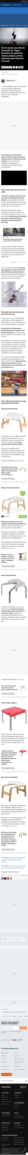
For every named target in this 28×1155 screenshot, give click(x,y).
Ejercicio (12, 25)
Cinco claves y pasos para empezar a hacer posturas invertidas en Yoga (13, 240)
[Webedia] (24, 1)
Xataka (3, 1095)
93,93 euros (13, 826)
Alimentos (16, 1056)
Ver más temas (6, 1074)
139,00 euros (11, 548)
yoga (2, 88)
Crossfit (21, 1016)
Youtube (14, 1040)
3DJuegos (16, 1095)
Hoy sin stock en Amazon (8, 478)
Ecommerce (10, 875)
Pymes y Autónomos (19, 1127)
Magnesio (5, 25)
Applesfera (4, 1099)
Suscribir (23, 1028)
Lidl (21, 25)
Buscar (26, 1080)
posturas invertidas (10, 318)
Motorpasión (17, 1115)
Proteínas (4, 1056)
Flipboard (19, 67)
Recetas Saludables (19, 1059)
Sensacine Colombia (19, 1142)
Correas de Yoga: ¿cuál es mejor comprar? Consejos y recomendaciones (15, 1012)
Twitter (17, 67)
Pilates (16, 1053)
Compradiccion (5, 1129)
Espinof (16, 1107)
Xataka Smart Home (6, 1101)
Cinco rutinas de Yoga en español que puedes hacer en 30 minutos (13, 860)
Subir (22, 1087)
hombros (19, 214)
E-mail (22, 67)
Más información (5, 1153)
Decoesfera (4, 1127)
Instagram (17, 1040)
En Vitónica (5, 237)
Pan (17, 25)
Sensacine (16, 1105)
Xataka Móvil (5, 1097)
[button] (11, 80)
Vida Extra (16, 1097)
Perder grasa (17, 1066)
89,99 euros (20, 460)
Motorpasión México (19, 1144)
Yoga (17, 875)
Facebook (14, 67)
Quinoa (14, 1016)
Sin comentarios (7, 67)
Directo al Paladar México (6, 1145)
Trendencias (5, 1125)
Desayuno (4, 1062)
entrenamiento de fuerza (18, 1062)
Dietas (3, 1059)
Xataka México (5, 1137)
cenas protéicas (6, 1069)
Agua (25, 25)
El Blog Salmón (18, 1125)
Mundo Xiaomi (5, 1104)
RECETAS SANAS (17, 5)
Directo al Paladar (6, 1115)
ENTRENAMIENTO (6, 5)
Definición (4, 1066)
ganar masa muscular (19, 1069)
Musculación (5, 1053)
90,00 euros (20, 679)
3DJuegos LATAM (18, 1137)
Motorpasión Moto (18, 1117)
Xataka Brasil (5, 1139)
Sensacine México (18, 1139)
